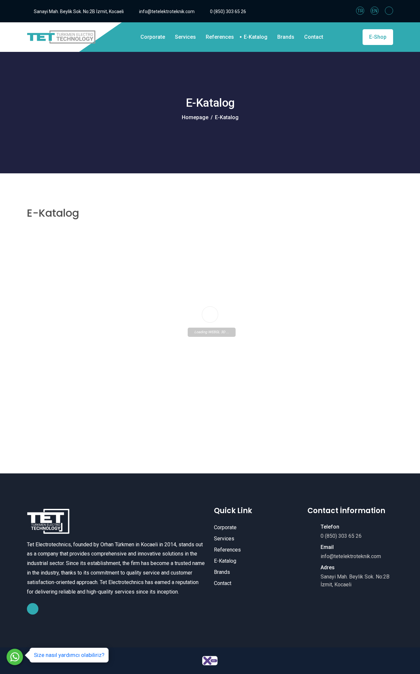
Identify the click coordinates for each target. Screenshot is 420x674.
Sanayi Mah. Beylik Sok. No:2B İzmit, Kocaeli (79, 11)
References (220, 37)
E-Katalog (255, 37)
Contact (313, 37)
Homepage (195, 117)
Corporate (152, 37)
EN (374, 10)
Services (185, 37)
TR (360, 10)
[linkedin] (389, 11)
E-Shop (378, 37)
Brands (285, 37)
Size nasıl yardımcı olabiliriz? (69, 655)
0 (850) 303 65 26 (228, 11)
